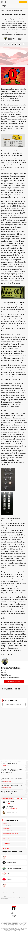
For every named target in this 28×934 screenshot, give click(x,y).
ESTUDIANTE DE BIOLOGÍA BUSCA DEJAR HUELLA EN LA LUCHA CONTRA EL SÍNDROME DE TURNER (11, 771)
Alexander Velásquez (7, 781)
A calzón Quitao (8, 845)
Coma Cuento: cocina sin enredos (10, 833)
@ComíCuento (8, 835)
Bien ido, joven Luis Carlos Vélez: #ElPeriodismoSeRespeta (9, 792)
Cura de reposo (10, 807)
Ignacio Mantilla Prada (16, 37)
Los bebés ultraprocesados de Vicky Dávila (11, 785)
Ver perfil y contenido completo (14, 681)
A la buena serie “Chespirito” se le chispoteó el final (12, 778)
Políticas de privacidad (13, 923)
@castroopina (7, 825)
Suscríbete (23, 2)
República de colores (11, 812)
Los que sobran (6, 828)
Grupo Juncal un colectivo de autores (14, 868)
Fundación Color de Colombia (12, 814)
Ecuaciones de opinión (11, 39)
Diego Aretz (9, 879)
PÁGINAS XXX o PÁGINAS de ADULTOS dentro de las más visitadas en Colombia (12, 762)
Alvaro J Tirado (6, 774)
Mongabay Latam (10, 885)
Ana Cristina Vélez (10, 857)
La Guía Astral (6, 848)
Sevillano (9, 873)
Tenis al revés (6, 838)
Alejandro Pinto (6, 765)
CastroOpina (6, 823)
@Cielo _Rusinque (8, 830)
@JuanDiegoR (8, 840)
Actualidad (8, 10)
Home (2, 10)
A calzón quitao (6, 843)
